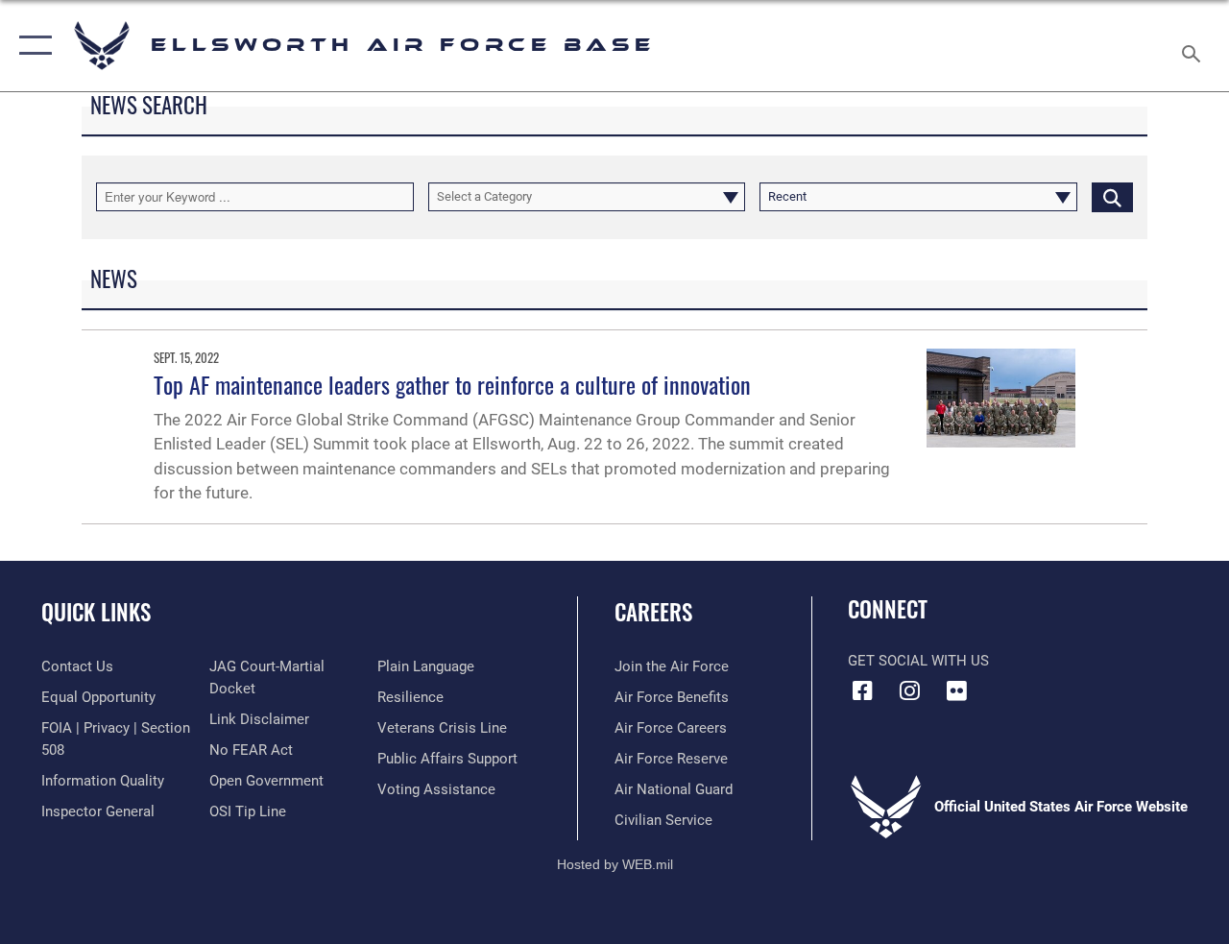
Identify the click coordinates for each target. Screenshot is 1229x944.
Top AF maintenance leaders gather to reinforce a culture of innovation (452, 384)
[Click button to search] (1112, 196)
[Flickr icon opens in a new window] (956, 690)
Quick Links (96, 612)
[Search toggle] (1194, 45)
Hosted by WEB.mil (615, 864)
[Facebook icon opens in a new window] (862, 690)
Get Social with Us (918, 660)
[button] (31, 45)
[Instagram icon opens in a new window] (909, 690)
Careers (653, 612)
